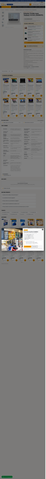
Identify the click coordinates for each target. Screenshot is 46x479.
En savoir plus (35, 246)
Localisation (28, 246)
